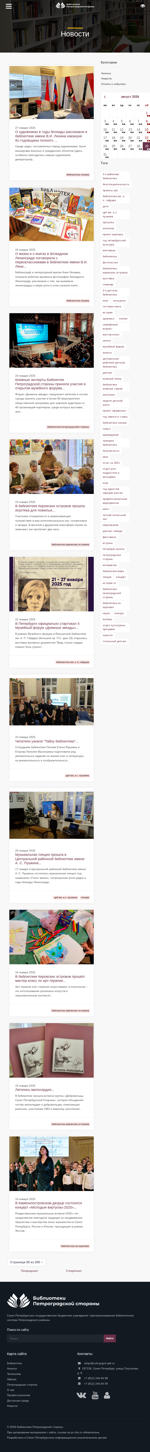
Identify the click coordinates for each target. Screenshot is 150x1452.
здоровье (108, 318)
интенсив (108, 228)
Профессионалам (18, 1395)
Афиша (11, 1379)
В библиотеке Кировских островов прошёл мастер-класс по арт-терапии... (50, 979)
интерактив (110, 565)
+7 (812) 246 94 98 (95, 1378)
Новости (106, 78)
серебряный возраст (110, 326)
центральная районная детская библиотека (114, 362)
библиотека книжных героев (113, 386)
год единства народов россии (113, 491)
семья (106, 428)
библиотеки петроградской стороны (112, 593)
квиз (105, 456)
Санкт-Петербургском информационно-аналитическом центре (67, 1437)
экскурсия (119, 300)
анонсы (107, 352)
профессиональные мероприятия (115, 500)
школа (107, 340)
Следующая (74, 1270)
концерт (121, 577)
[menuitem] (40, 1363)
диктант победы (113, 531)
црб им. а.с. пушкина (110, 214)
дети (106, 206)
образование (110, 525)
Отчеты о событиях (113, 84)
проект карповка (113, 234)
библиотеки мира (113, 571)
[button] (142, 7)
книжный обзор (112, 378)
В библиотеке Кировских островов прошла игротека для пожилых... (50, 508)
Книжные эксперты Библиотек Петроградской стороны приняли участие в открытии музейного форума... (50, 384)
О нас (10, 1389)
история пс (109, 583)
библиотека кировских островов (115, 270)
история (108, 312)
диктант (107, 372)
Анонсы (106, 73)
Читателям (14, 1373)
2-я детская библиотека (110, 292)
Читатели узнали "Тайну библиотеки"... (46, 741)
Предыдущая (29, 1270)
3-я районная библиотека (111, 176)
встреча (108, 543)
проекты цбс (110, 190)
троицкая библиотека (110, 442)
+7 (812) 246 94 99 (95, 1383)
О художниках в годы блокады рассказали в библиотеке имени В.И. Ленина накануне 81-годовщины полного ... (51, 136)
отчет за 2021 (111, 462)
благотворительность (116, 184)
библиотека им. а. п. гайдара (114, 198)
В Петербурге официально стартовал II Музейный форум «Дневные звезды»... (47, 626)
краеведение (111, 434)
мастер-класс (111, 334)
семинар (108, 284)
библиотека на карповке (112, 605)
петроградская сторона (112, 557)
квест (106, 509)
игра (105, 482)
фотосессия (110, 262)
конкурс (119, 613)
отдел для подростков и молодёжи (111, 472)
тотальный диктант (115, 641)
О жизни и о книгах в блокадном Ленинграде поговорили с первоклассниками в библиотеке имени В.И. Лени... (51, 260)
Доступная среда (18, 1400)
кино (105, 300)
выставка (108, 278)
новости (108, 635)
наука (106, 613)
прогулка (108, 222)
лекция (107, 577)
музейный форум (113, 346)
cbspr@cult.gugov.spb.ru (99, 1363)
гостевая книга (112, 306)
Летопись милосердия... (34, 1090)
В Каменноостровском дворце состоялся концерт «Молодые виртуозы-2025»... (48, 1205)
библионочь (110, 256)
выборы (107, 619)
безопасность (111, 450)
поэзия (123, 318)
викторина (109, 250)
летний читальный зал (114, 517)
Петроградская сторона (22, 1384)
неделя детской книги (113, 402)
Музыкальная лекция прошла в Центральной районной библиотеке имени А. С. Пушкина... (49, 859)
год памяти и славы (115, 416)
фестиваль (110, 537)
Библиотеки (14, 1363)
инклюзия (109, 394)
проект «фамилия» (114, 410)
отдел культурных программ (114, 627)
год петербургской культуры (114, 242)
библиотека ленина (115, 422)
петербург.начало (113, 548)
